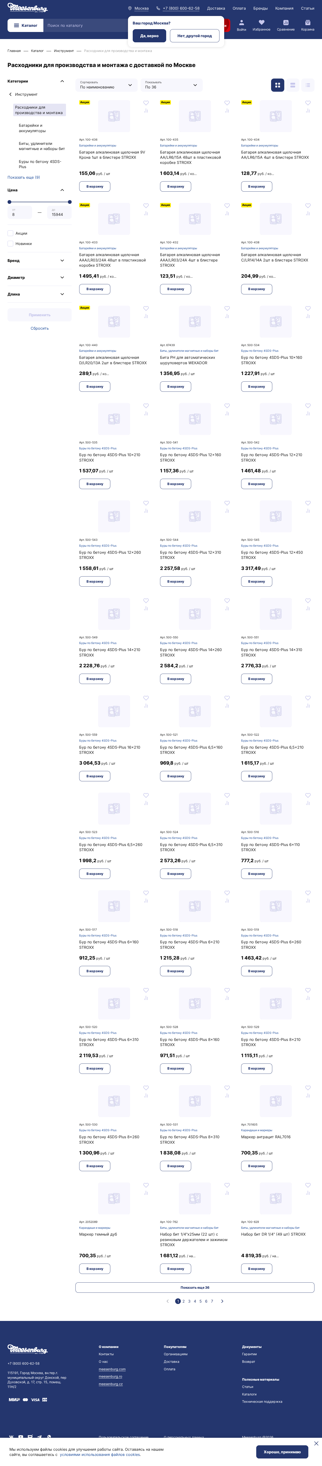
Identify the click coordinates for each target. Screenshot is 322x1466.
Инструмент (26, 94)
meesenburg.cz (111, 1384)
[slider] (9, 202)
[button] (40, 81)
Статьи (307, 8)
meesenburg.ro (110, 1376)
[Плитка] (277, 85)
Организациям (176, 1354)
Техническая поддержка (262, 1401)
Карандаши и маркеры (256, 1130)
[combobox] (103, 85)
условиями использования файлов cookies (100, 1454)
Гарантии (249, 1354)
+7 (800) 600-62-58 (181, 8)
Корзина (307, 29)
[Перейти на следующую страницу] (222, 1301)
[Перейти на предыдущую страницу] (167, 1301)
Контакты (106, 1354)
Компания (284, 8)
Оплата (239, 8)
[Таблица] (307, 85)
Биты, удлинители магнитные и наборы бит (42, 146)
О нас (103, 1361)
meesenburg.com (112, 1369)
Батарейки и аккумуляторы (32, 128)
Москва (142, 8)
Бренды (260, 8)
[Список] (292, 85)
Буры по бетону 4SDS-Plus (40, 164)
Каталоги (249, 1394)
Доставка (216, 8)
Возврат (248, 1361)
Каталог (29, 25)
